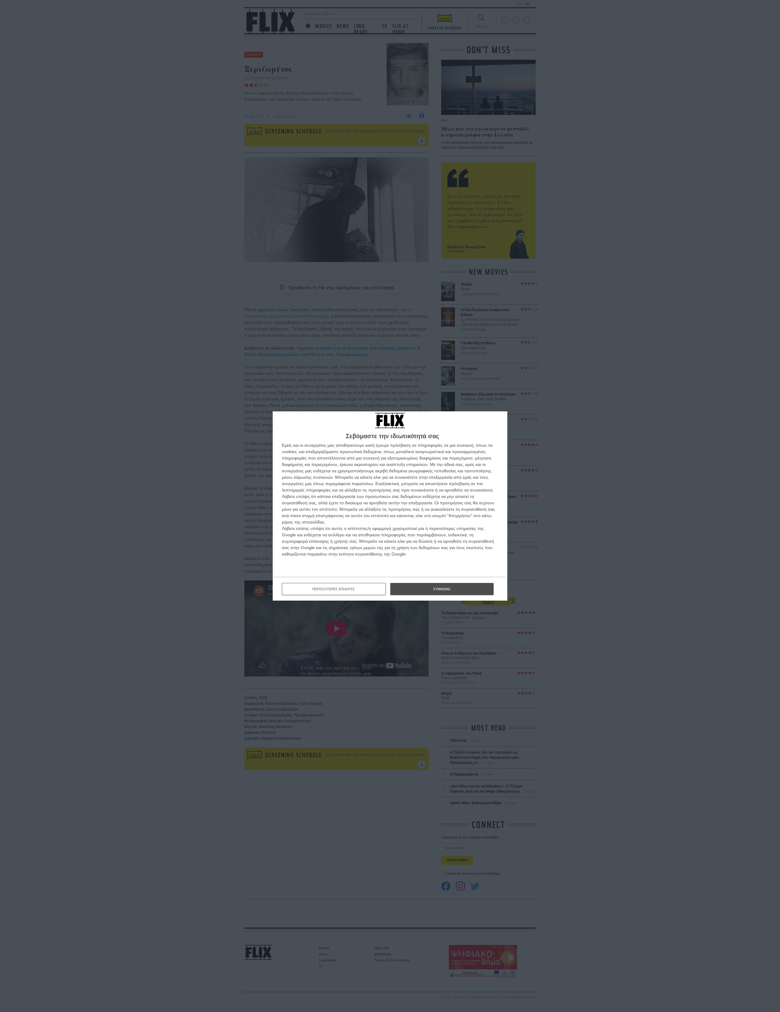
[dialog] (390, 506)
